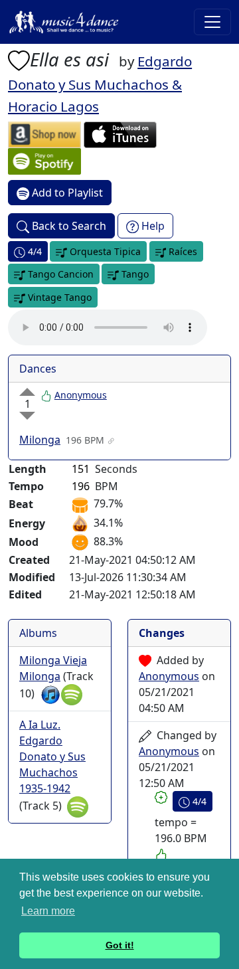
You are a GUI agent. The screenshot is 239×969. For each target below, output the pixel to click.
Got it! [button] (120, 945)
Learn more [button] (48, 911)
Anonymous (80, 395)
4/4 (33, 251)
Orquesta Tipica (104, 251)
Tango (134, 274)
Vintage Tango (58, 297)
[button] (19, 59)
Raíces (181, 251)
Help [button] (152, 226)
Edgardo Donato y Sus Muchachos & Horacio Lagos (100, 84)
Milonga (39, 439)
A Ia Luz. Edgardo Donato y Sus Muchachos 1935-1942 (52, 756)
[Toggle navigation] (212, 22)
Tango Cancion (59, 274)
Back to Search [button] (67, 226)
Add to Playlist (66, 192)
